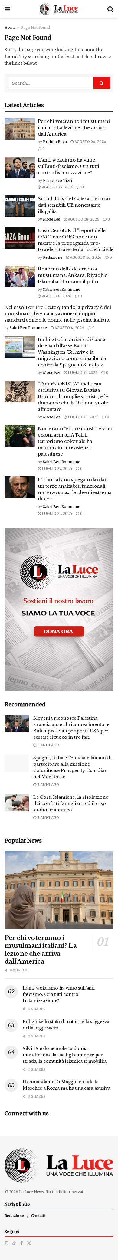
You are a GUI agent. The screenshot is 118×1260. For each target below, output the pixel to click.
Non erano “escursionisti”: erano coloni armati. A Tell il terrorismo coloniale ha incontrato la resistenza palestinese (75, 441)
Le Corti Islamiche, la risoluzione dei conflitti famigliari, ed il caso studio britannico (70, 803)
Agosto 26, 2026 (90, 141)
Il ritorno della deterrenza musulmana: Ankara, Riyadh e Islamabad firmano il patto (72, 275)
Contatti (38, 1215)
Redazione (52, 257)
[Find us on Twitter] (29, 1243)
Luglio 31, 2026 (82, 372)
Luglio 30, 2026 (83, 417)
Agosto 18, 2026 (83, 219)
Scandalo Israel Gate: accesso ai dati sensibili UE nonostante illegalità (74, 205)
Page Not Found (35, 27)
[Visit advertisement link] (59, 609)
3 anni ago (47, 784)
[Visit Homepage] (59, 9)
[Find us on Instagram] (6, 1243)
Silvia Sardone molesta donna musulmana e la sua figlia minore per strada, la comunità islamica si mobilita (65, 1055)
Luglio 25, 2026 (56, 513)
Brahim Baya (55, 141)
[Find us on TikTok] (14, 1243)
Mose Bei (51, 219)
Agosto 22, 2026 (57, 187)
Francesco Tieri (57, 180)
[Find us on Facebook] (21, 1243)
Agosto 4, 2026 (69, 328)
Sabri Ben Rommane (61, 289)
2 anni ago (47, 745)
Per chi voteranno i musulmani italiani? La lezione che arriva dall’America (74, 127)
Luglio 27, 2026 (56, 468)
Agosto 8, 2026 (56, 296)
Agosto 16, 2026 (85, 257)
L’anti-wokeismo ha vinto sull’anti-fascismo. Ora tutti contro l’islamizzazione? (68, 166)
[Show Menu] (7, 9)
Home (10, 27)
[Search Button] (110, 9)
